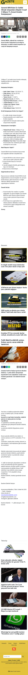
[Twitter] (4, 37)
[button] (20, 37)
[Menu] (25, 2)
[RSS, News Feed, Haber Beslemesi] (14, 648)
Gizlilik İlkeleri (22, 643)
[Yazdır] (18, 37)
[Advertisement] (14, 62)
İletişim (15, 643)
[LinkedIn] (7, 37)
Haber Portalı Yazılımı (15, 671)
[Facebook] (2, 37)
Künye (10, 643)
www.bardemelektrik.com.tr (9, 495)
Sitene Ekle (14, 645)
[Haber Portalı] (7, 2)
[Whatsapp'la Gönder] (9, 37)
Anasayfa (4, 643)
